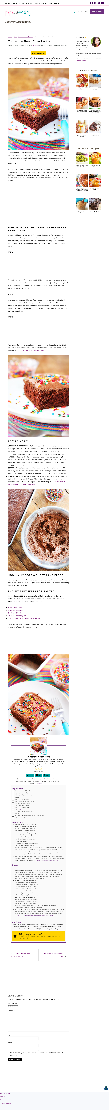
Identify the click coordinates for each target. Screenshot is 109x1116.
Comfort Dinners (12, 3)
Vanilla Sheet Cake (15, 607)
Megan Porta (40, 783)
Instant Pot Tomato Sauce (95, 188)
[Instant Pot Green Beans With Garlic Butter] (82, 164)
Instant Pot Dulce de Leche (82, 212)
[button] (35, 769)
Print (31, 775)
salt (20, 809)
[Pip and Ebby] (18, 17)
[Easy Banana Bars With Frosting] (95, 86)
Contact (3, 1100)
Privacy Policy (5, 1103)
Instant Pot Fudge (95, 211)
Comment (12, 1011)
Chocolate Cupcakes (15, 610)
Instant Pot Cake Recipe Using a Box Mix (95, 134)
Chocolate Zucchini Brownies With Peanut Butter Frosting (95, 111)
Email (10, 1042)
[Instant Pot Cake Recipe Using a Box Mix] (95, 132)
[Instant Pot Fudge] (95, 210)
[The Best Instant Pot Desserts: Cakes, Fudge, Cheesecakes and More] (82, 186)
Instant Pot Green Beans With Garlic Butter (82, 166)
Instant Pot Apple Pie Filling (95, 166)
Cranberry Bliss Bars (15, 613)
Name (11, 1035)
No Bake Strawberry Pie (17, 616)
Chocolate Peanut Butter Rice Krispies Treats (25, 618)
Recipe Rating (13, 1003)
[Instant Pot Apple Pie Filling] (95, 164)
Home (10, 37)
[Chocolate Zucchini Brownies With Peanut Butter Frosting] (95, 108)
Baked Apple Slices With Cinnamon (82, 88)
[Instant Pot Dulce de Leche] (82, 210)
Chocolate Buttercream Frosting (31, 350)
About (2, 1097)
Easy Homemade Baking (23, 37)
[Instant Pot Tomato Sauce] (95, 186)
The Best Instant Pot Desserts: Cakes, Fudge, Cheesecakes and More (82, 189)
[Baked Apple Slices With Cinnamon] (82, 86)
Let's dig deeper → (82, 60)
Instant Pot (27, 3)
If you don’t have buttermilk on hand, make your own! (34, 915)
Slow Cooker (41, 3)
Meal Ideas (54, 3)
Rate (47, 775)
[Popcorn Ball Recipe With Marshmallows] (82, 108)
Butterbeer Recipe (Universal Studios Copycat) (81, 135)
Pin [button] (39, 775)
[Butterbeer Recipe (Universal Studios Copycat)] (82, 132)
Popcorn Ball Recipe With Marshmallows (82, 111)
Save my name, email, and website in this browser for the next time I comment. (36, 1054)
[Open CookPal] (106, 1088)
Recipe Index (97, 12)
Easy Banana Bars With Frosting (95, 88)
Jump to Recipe (39, 53)
